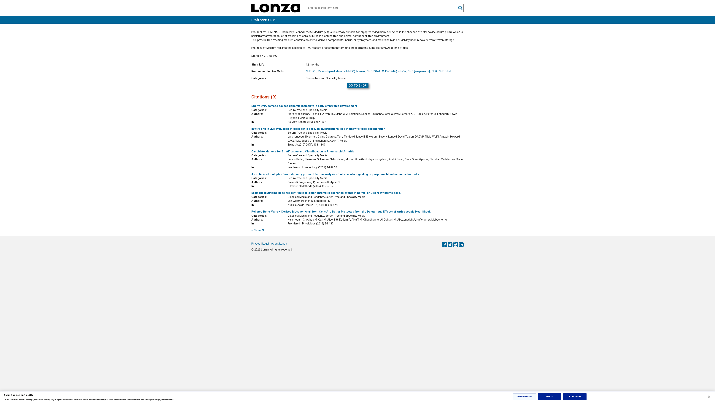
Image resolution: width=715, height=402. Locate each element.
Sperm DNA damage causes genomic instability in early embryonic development (304, 106)
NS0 (434, 71)
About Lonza (279, 243)
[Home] (275, 7)
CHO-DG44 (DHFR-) (394, 71)
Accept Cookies (575, 396)
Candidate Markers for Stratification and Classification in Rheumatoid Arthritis (302, 151)
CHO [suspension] (419, 71)
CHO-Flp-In (445, 71)
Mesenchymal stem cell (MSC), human (341, 71)
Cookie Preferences (524, 396)
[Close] (709, 397)
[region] (357, 396)
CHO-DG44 (373, 71)
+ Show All (257, 230)
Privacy (255, 243)
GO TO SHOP (358, 85)
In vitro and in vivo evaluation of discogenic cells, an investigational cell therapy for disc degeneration (318, 128)
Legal (265, 243)
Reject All (549, 396)
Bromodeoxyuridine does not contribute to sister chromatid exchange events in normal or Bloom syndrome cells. (326, 192)
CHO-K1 (311, 71)
